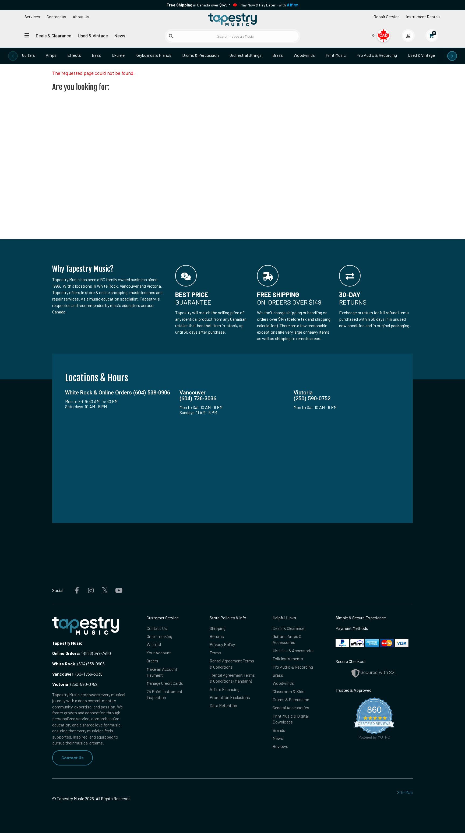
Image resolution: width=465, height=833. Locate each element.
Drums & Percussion (200, 55)
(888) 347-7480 (97, 653)
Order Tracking (159, 636)
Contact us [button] (56, 16)
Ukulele (118, 55)
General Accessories (291, 707)
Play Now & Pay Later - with (269, 5)
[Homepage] (232, 19)
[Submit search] (171, 36)
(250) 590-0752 (74, 684)
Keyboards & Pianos (153, 55)
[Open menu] (27, 35)
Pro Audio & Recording (377, 55)
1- (82, 653)
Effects (74, 55)
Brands (279, 730)
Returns (217, 636)
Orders (152, 660)
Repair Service (387, 16)
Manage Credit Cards (165, 683)
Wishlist (154, 644)
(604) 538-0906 (78, 663)
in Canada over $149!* (198, 5)
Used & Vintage (93, 35)
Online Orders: (66, 653)
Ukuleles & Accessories (294, 650)
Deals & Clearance (53, 35)
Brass (277, 55)
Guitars (28, 55)
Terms (215, 652)
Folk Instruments (288, 658)
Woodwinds (304, 55)
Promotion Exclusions (230, 697)
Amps (51, 55)
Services (32, 16)
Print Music (336, 55)
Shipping (218, 628)
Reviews (280, 746)
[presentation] (13, 56)
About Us (81, 16)
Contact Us (72, 757)
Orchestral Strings (246, 55)
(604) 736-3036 (77, 673)
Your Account (159, 652)
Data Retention (223, 705)
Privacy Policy (222, 644)
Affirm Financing (224, 689)
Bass (96, 55)
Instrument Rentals (423, 16)
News (119, 35)
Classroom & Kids (288, 691)
